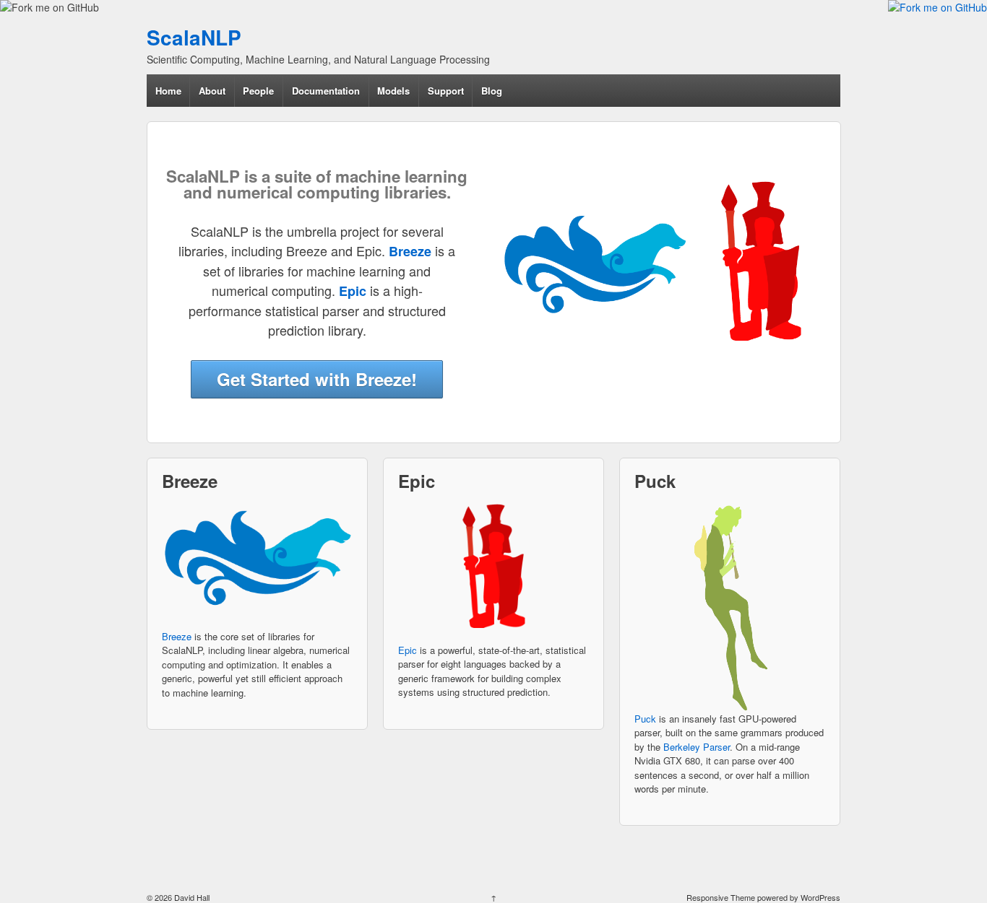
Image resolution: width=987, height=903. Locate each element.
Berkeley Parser (696, 747)
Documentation (326, 90)
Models (393, 90)
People (258, 90)
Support (446, 90)
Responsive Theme (720, 897)
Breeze (176, 636)
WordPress (820, 897)
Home (168, 90)
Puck (645, 718)
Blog (491, 90)
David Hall (191, 897)
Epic (407, 650)
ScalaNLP (194, 37)
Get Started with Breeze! (317, 379)
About (212, 90)
